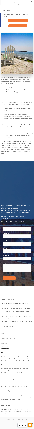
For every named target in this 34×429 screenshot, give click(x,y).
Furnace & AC (4, 341)
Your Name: (5, 226)
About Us (3, 333)
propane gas (22, 303)
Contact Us (4, 343)
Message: (5, 263)
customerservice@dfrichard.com (18, 205)
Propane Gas (4, 336)
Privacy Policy (4, 346)
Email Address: (6, 233)
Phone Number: (6, 240)
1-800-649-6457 (19, 221)
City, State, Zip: (6, 255)
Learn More (4, 401)
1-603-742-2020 (12, 208)
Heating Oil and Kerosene (8, 338)
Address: (5, 248)
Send (9, 278)
